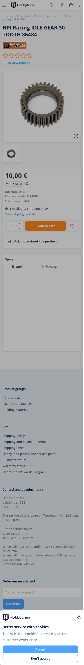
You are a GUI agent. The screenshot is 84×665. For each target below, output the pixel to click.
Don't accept (40, 658)
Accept (40, 649)
